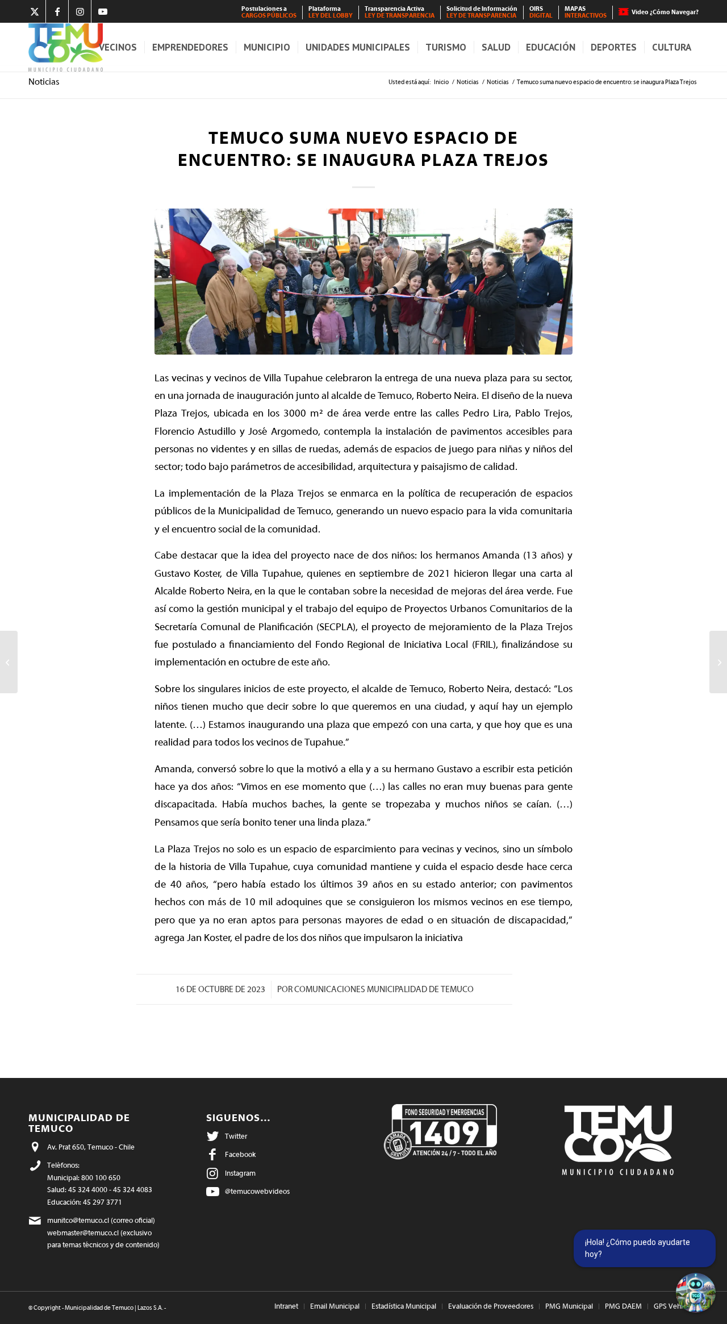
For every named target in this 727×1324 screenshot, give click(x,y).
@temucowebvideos (257, 1191)
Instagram (240, 1173)
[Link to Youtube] (102, 11)
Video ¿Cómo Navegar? (665, 12)
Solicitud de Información (481, 12)
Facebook (240, 1154)
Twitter (236, 1136)
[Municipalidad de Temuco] (65, 47)
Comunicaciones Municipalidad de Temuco (384, 989)
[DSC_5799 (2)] (363, 282)
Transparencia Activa (399, 12)
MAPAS (586, 12)
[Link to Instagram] (80, 11)
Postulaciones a (268, 12)
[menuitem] (269, 12)
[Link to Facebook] (57, 11)
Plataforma (330, 12)
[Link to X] (34, 11)
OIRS (541, 12)
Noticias (44, 82)
